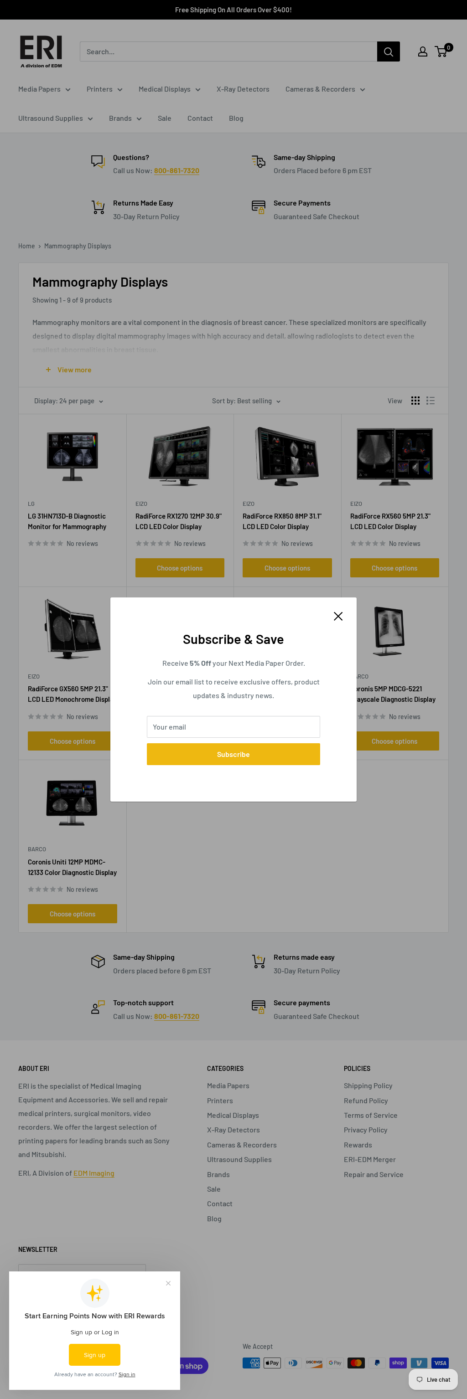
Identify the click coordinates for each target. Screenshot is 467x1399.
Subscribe (233, 754)
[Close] (338, 615)
